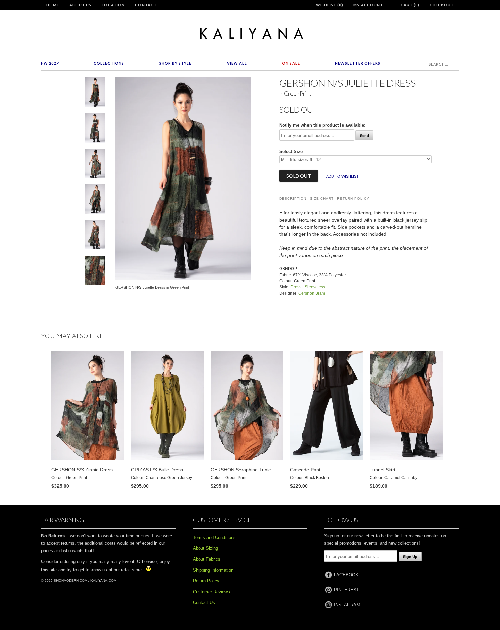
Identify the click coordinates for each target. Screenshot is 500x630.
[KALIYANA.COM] (250, 33)
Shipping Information (213, 570)
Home (52, 5)
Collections (109, 63)
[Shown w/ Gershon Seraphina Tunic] (95, 200)
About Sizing (205, 548)
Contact (146, 5)
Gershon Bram (311, 293)
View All (237, 63)
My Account (368, 5)
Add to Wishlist (342, 176)
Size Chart (322, 198)
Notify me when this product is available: (322, 125)
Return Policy (353, 198)
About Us (80, 5)
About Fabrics (206, 559)
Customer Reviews (211, 591)
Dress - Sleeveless (307, 287)
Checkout (442, 5)
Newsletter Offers (357, 63)
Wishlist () (329, 5)
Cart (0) (410, 5)
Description (292, 198)
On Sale (291, 63)
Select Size (291, 151)
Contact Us (204, 602)
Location (113, 5)
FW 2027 (50, 63)
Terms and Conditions (214, 537)
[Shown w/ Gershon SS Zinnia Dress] (95, 236)
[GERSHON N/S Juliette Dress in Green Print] (95, 93)
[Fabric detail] (95, 272)
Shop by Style (175, 63)
